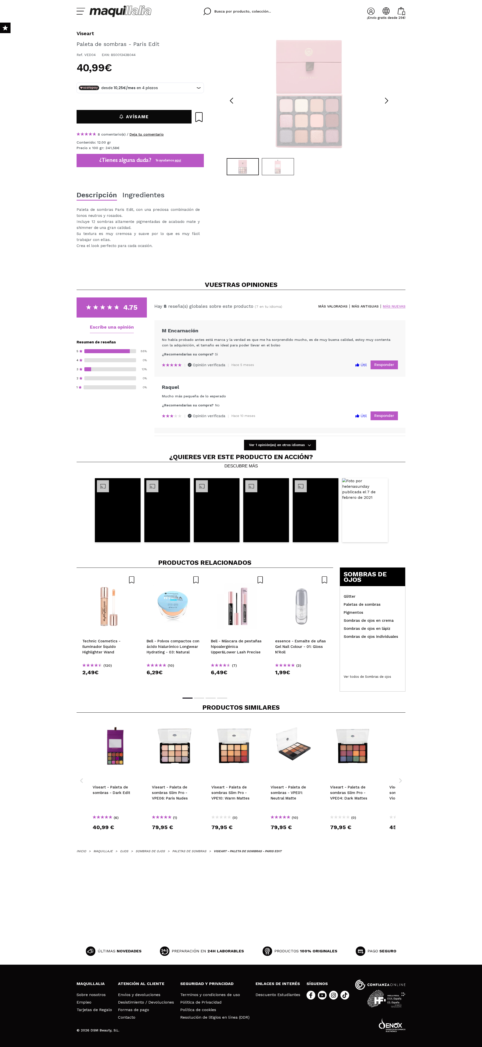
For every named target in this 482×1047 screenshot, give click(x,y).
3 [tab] (211, 698)
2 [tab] (199, 698)
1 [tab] (188, 698)
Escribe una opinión (112, 327)
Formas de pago (133, 1010)
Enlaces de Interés (278, 983)
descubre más (241, 466)
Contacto (126, 1017)
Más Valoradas (332, 306)
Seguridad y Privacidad (206, 983)
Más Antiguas (365, 306)
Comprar (108, 681)
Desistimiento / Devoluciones (146, 1002)
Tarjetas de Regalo (94, 1010)
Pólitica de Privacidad (201, 1002)
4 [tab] (222, 698)
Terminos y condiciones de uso (210, 995)
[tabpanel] (309, 93)
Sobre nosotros (91, 995)
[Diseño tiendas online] (392, 1025)
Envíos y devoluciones (139, 995)
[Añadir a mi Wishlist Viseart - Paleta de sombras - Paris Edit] (199, 117)
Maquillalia (91, 983)
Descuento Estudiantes (278, 995)
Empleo (84, 1002)
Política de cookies (198, 1010)
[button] (118, 510)
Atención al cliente (141, 983)
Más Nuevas (394, 306)
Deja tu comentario (147, 134)
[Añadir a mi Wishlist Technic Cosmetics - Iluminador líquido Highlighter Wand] (108, 579)
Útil (363, 365)
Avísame (137, 116)
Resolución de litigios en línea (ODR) (215, 1017)
